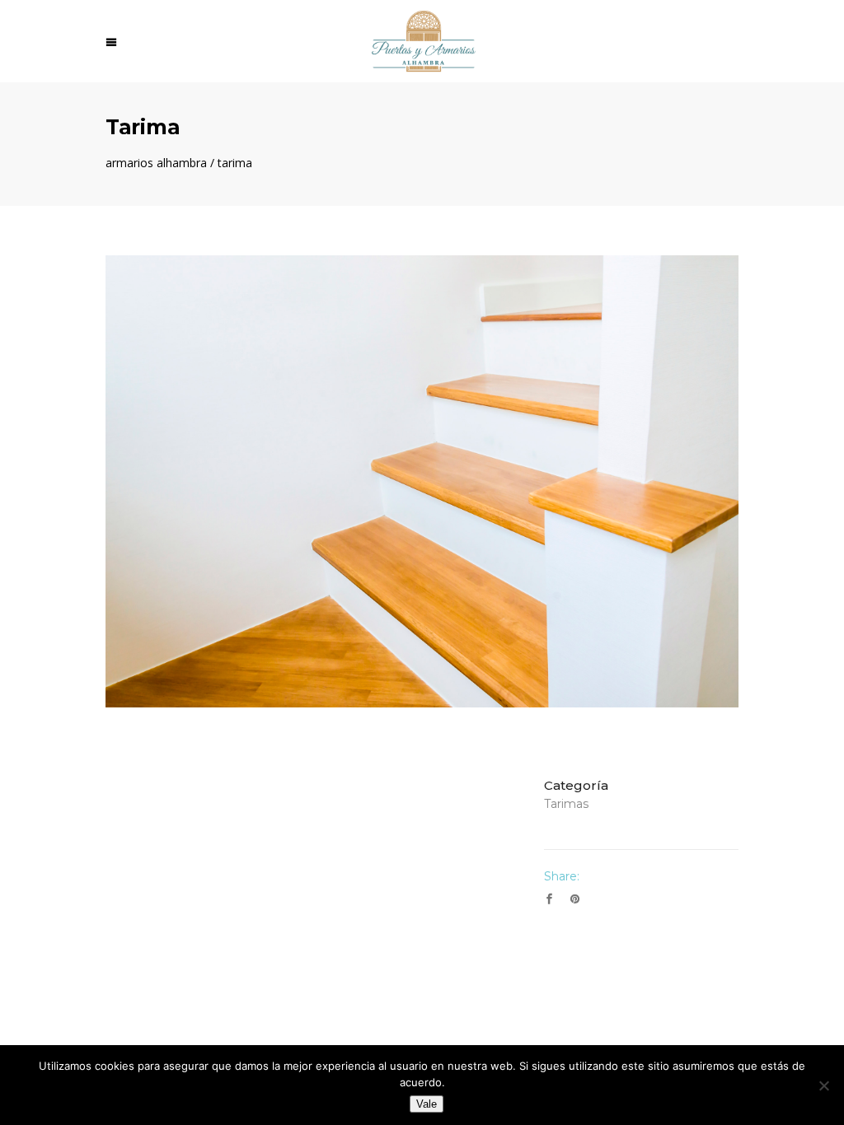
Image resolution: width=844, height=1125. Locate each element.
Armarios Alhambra (156, 163)
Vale (426, 1104)
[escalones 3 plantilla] (422, 481)
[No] (823, 1085)
